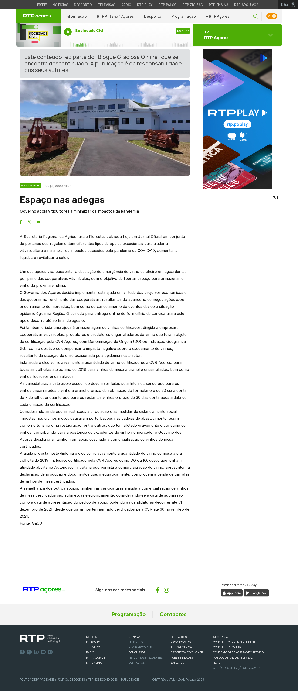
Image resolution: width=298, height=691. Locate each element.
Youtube (43, 652)
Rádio (126, 5)
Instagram (36, 652)
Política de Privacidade (37, 679)
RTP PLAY (134, 637)
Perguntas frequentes (146, 658)
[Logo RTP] (40, 639)
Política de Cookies (71, 679)
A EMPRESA (220, 637)
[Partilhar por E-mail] (38, 222)
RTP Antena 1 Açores (115, 16)
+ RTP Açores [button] (218, 16)
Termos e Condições (103, 679)
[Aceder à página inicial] (38, 16)
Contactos (173, 614)
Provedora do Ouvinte (187, 652)
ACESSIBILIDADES (182, 658)
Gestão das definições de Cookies (236, 668)
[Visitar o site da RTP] (42, 4)
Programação (183, 16)
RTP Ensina (218, 5)
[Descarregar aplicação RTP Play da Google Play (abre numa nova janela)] (256, 592)
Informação (76, 16)
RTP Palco (168, 5)
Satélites (177, 663)
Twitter (29, 652)
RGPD (216, 663)
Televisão (106, 5)
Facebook (22, 652)
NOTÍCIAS (92, 637)
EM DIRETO (136, 642)
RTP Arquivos (246, 5)
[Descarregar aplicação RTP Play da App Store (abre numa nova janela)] (232, 592)
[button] (255, 16)
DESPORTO (93, 642)
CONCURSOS (137, 652)
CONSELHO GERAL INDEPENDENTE (235, 642)
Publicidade (130, 679)
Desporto (83, 5)
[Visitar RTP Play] (237, 119)
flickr (50, 652)
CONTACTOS (179, 637)
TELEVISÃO (93, 647)
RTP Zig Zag (193, 5)
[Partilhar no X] (29, 222)
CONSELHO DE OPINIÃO (227, 647)
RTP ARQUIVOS (95, 658)
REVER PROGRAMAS (141, 647)
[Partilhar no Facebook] (21, 222)
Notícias (60, 5)
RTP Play (145, 5)
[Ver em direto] (38, 35)
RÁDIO (90, 652)
